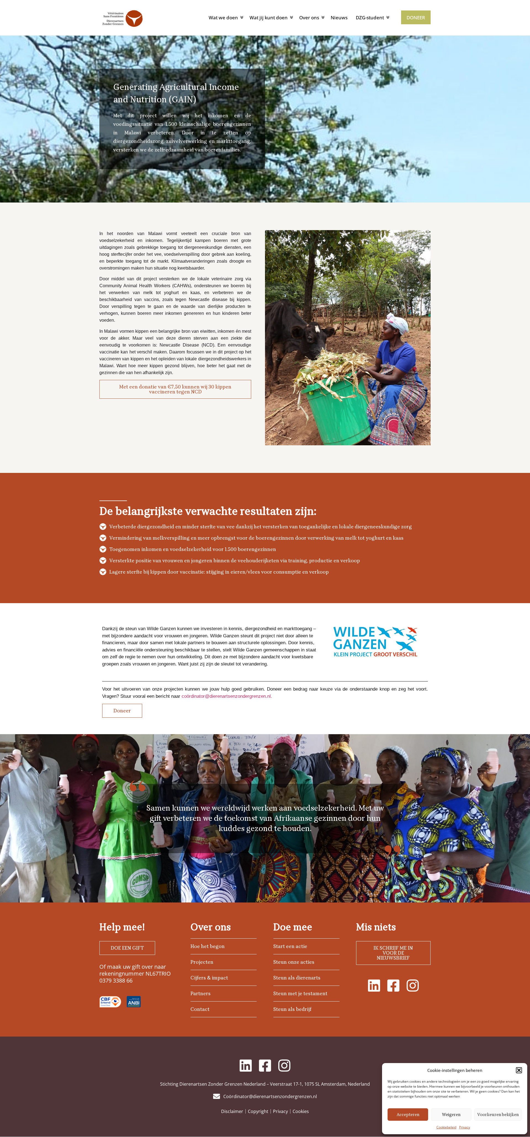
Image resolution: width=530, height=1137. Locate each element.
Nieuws (339, 17)
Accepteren (408, 1114)
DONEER (416, 17)
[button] (519, 1070)
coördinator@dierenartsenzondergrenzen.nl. (227, 696)
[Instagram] (413, 985)
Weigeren (451, 1114)
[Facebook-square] (393, 985)
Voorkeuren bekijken (498, 1114)
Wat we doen (223, 17)
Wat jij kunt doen (269, 17)
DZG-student (370, 17)
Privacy (464, 1127)
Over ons (309, 17)
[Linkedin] (374, 985)
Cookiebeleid (446, 1127)
